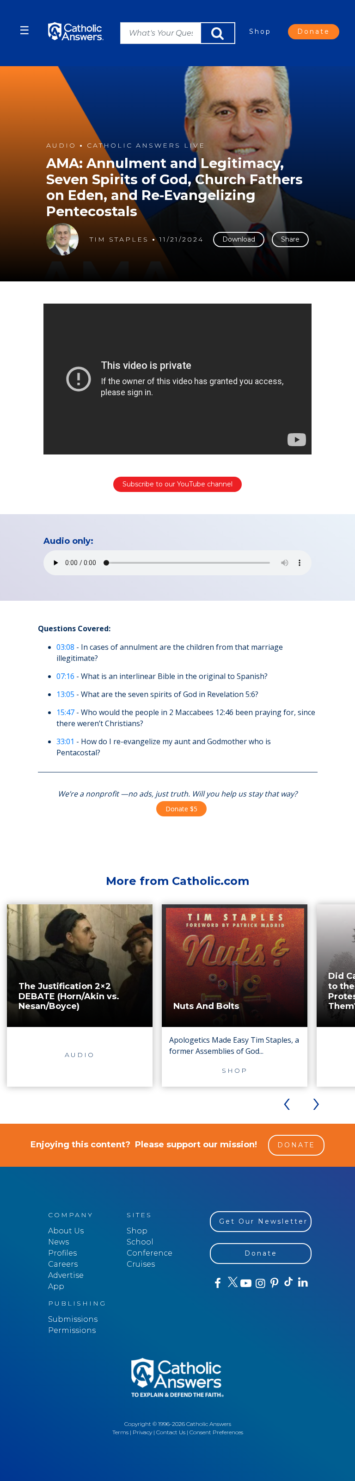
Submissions (73, 1319)
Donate (313, 31)
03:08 (65, 647)
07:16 (65, 676)
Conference (149, 1253)
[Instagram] (259, 1283)
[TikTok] (288, 1283)
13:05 (65, 694)
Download (238, 239)
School (140, 1242)
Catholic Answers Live (146, 145)
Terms (120, 1432)
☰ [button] (24, 30)
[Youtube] (246, 1283)
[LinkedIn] (302, 1283)
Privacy (142, 1432)
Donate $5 (181, 808)
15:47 (65, 712)
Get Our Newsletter (263, 1221)
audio (61, 145)
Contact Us (170, 1432)
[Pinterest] (274, 1283)
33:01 (65, 741)
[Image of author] (62, 239)
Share (290, 239)
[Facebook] (217, 1283)
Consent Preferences (216, 1432)
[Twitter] (231, 1283)
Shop (260, 31)
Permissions (72, 1330)
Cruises (141, 1264)
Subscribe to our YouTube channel (177, 484)
